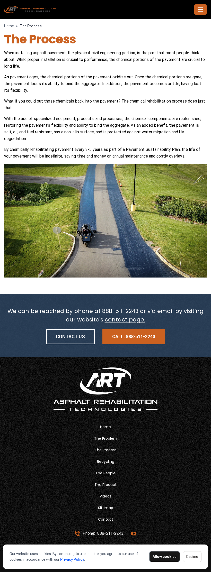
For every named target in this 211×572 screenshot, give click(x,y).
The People (105, 473)
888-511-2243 (120, 311)
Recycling (105, 461)
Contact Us (70, 336)
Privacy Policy (72, 559)
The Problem (105, 438)
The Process (106, 450)
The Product (105, 484)
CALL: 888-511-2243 (133, 336)
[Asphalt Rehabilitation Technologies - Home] (98, 9)
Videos (105, 496)
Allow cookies (165, 557)
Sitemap (105, 507)
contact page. (125, 320)
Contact (105, 519)
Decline (192, 557)
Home (9, 26)
